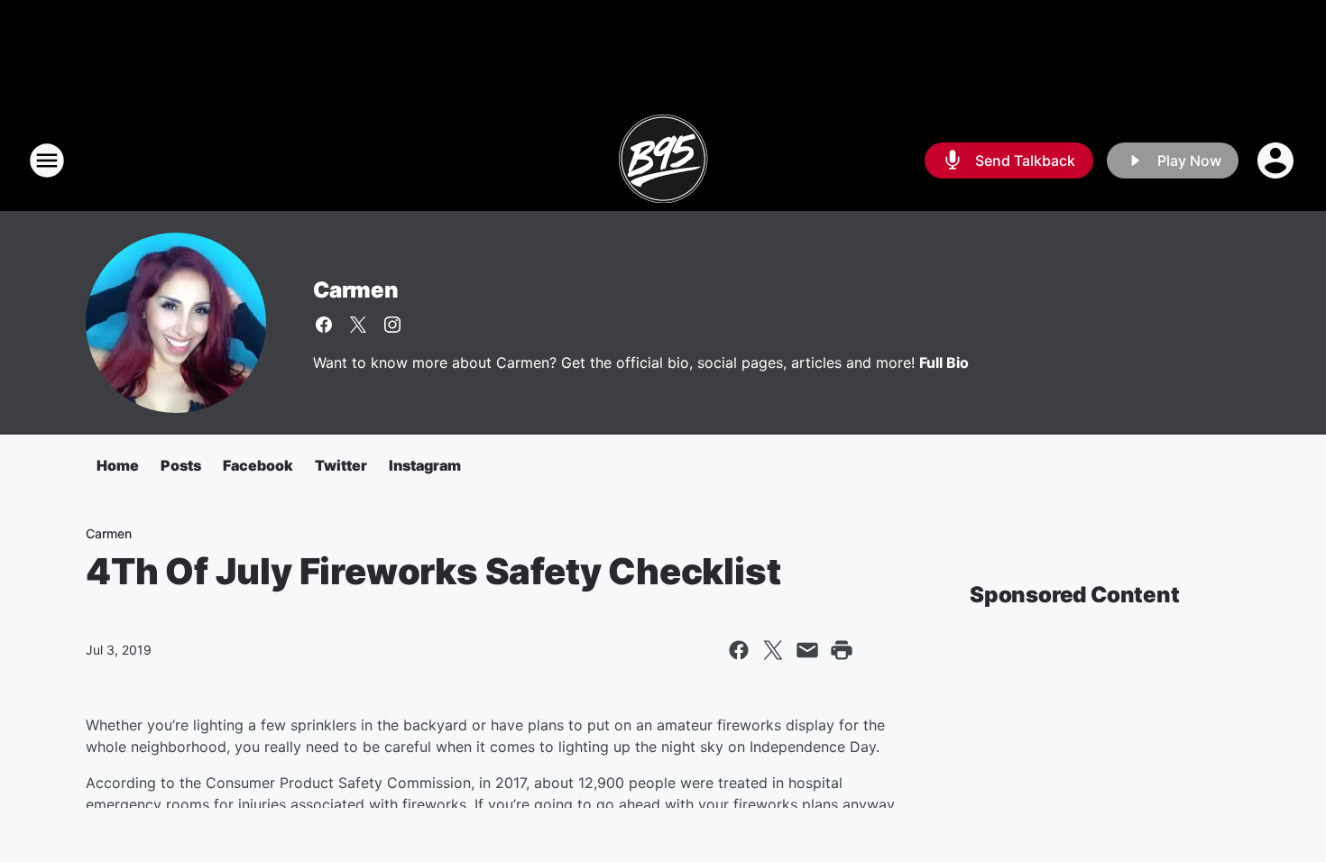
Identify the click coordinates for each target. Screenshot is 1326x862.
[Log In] (1277, 160)
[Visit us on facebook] (324, 324)
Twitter (341, 465)
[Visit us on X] (358, 324)
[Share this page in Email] (807, 650)
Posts (181, 465)
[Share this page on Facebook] (738, 650)
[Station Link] (663, 160)
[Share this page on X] (773, 650)
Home (118, 465)
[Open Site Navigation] (47, 160)
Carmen (356, 290)
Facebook (258, 465)
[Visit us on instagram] (392, 324)
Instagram (425, 465)
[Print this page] (841, 650)
